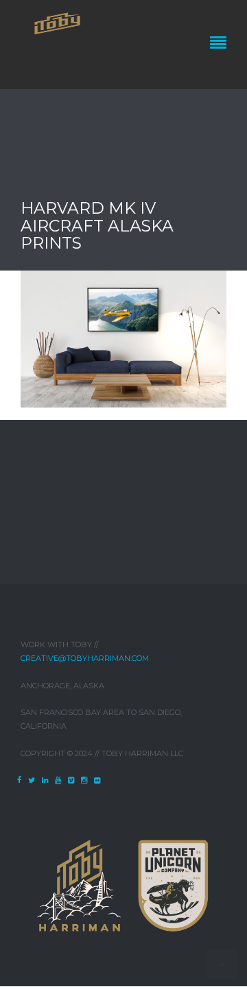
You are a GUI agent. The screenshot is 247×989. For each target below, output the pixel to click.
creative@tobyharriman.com (85, 658)
